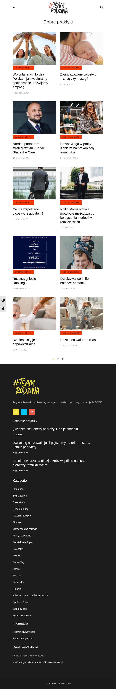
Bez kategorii (20, 495)
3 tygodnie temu (21, 471)
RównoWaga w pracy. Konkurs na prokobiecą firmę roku (77, 148)
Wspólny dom (20, 609)
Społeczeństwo (21, 602)
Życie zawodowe (22, 615)
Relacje (17, 589)
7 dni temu (18, 435)
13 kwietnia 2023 (21, 289)
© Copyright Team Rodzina (58, 683)
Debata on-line (21, 509)
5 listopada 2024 (21, 93)
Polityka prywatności (24, 632)
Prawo (16, 569)
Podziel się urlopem (23, 542)
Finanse (17, 522)
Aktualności (19, 489)
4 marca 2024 (67, 84)
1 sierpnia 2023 (20, 219)
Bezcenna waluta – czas (78, 340)
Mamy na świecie (22, 535)
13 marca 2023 (20, 350)
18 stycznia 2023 (68, 346)
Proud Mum (19, 582)
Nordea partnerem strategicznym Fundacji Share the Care (29, 148)
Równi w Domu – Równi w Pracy (30, 595)
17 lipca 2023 (67, 228)
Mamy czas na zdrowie (25, 529)
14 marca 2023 (67, 289)
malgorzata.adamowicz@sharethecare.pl (41, 662)
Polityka (17, 555)
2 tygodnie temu (21, 453)
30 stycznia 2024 (21, 158)
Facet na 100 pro (22, 515)
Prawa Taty (19, 562)
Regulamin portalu (22, 638)
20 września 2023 (69, 158)
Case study (19, 502)
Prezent (17, 575)
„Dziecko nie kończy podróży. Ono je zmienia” (46, 429)
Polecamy (18, 549)
